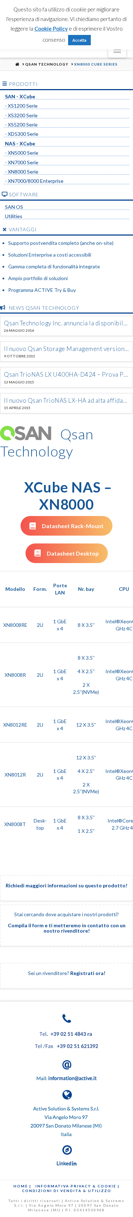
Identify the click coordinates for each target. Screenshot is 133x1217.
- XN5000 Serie (21, 153)
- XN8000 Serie (21, 172)
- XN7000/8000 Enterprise (34, 181)
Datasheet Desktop (73, 553)
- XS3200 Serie (21, 115)
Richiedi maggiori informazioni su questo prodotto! (66, 885)
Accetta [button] (79, 40)
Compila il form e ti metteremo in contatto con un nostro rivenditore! (67, 928)
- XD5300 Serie (21, 134)
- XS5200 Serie (21, 125)
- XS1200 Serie (21, 106)
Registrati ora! (87, 973)
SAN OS (14, 207)
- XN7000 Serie (21, 162)
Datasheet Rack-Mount (73, 525)
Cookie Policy (51, 28)
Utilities (13, 216)
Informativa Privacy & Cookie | (77, 1186)
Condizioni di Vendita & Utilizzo (66, 1190)
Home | (22, 1186)
